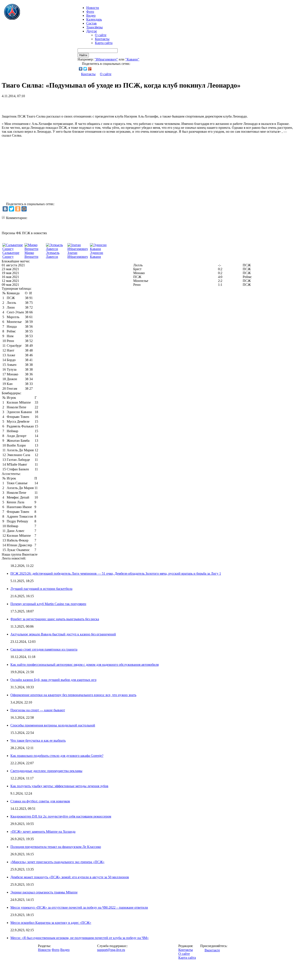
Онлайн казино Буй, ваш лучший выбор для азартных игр (53, 680)
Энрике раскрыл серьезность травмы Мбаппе (44, 892)
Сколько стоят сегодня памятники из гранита (43, 649)
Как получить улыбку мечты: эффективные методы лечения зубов (59, 786)
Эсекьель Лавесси (52, 254)
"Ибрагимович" (106, 59)
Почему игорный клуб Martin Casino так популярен (48, 604)
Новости (44, 950)
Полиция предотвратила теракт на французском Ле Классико (55, 847)
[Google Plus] (90, 69)
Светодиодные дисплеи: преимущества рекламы (46, 771)
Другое (91, 31)
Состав (91, 23)
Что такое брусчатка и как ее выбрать (38, 740)
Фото (90, 11)
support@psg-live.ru (111, 950)
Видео (91, 15)
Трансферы (94, 27)
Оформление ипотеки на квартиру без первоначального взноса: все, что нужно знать (73, 695)
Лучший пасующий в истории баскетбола (41, 589)
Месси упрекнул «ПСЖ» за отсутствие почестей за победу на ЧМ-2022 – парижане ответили (79, 907)
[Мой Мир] (24, 208)
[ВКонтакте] (80, 69)
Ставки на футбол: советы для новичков (40, 801)
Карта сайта (103, 43)
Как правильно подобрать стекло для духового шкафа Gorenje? (56, 755)
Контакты (102, 39)
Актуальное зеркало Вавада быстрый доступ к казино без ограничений (63, 634)
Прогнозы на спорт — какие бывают (37, 710)
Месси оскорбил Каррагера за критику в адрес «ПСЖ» (50, 922)
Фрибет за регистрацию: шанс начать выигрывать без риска (54, 619)
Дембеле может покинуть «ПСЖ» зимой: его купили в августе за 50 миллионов (69, 877)
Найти (83, 55)
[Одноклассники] (17, 208)
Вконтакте (212, 950)
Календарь (94, 19)
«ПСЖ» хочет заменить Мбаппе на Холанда (42, 831)
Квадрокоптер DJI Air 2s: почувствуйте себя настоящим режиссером (60, 816)
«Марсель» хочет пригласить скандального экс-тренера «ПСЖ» (57, 862)
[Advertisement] (52, 104)
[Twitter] (85, 69)
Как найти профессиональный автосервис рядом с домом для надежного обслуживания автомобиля (84, 664)
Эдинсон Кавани (96, 254)
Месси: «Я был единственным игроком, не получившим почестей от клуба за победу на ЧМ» (79, 938)
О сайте (100, 35)
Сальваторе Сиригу (10, 254)
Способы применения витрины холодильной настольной (52, 725)
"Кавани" (132, 59)
